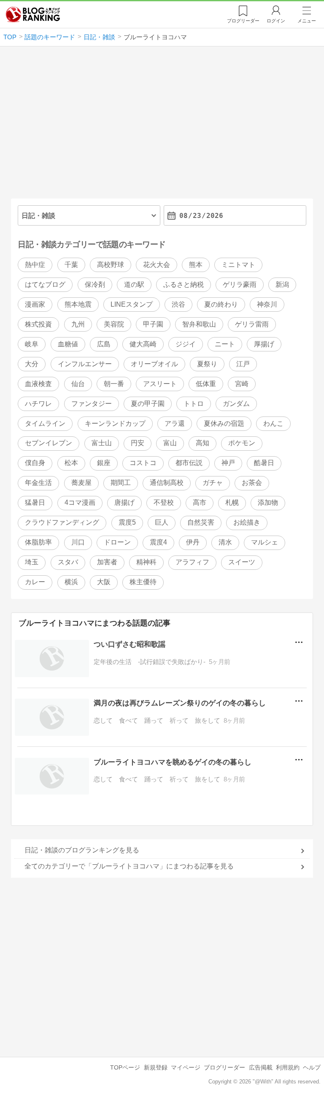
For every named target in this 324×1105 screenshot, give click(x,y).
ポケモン (241, 442)
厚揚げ (264, 344)
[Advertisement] (162, 126)
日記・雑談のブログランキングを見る (81, 850)
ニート (225, 344)
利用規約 (288, 1067)
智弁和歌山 (199, 324)
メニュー (306, 20)
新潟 (282, 284)
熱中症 (35, 264)
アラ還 (175, 423)
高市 (199, 502)
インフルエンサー (85, 363)
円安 (137, 442)
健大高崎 (143, 344)
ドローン (117, 542)
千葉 (71, 264)
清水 (225, 542)
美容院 (114, 324)
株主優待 (143, 581)
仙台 (78, 383)
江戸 (243, 363)
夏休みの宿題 (224, 423)
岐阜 (31, 344)
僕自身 (35, 462)
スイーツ (241, 562)
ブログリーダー (224, 1067)
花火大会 (156, 264)
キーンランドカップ (115, 423)
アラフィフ (192, 562)
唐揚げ (124, 502)
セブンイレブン (48, 442)
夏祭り (207, 363)
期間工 (121, 482)
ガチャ (212, 482)
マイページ (185, 1067)
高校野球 (110, 264)
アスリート (160, 383)
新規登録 (155, 1067)
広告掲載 (261, 1067)
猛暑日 (35, 502)
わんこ (273, 423)
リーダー (243, 20)
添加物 (268, 502)
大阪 (104, 581)
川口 (78, 542)
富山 (170, 442)
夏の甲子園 (148, 403)
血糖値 (68, 344)
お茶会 (252, 482)
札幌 (232, 502)
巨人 (161, 522)
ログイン (276, 20)
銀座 (104, 462)
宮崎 (241, 383)
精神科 (146, 562)
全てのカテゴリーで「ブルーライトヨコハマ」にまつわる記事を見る (129, 866)
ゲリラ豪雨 (239, 284)
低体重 (206, 383)
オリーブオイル (154, 363)
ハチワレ (38, 403)
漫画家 (35, 304)
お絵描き (246, 522)
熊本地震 (78, 304)
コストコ (143, 462)
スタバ (68, 562)
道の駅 (134, 284)
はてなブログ (45, 284)
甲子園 (153, 324)
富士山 (102, 442)
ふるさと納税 (183, 284)
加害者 (107, 562)
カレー (35, 581)
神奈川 (267, 304)
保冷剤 (95, 284)
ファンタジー (91, 403)
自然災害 (200, 522)
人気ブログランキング (33, 14)
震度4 (158, 542)
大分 (31, 363)
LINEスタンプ (132, 304)
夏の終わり (221, 304)
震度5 (127, 522)
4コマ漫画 (80, 502)
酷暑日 (264, 462)
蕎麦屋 (81, 482)
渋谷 (178, 304)
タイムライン (45, 423)
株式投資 (38, 324)
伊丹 (193, 542)
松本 (71, 462)
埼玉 (31, 562)
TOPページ (125, 1067)
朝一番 (114, 383)
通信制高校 (167, 482)
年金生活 (38, 482)
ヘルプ (312, 1067)
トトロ (194, 403)
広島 (104, 344)
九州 (78, 324)
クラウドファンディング (62, 522)
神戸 (228, 462)
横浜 (71, 581)
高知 (202, 442)
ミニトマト (238, 264)
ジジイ (186, 344)
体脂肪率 (38, 542)
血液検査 (38, 383)
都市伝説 (189, 462)
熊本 (195, 264)
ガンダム (236, 403)
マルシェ (264, 542)
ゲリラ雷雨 (252, 324)
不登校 (164, 502)
